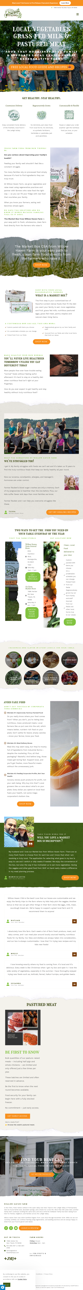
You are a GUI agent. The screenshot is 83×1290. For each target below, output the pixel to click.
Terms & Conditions (36, 1274)
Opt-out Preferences (57, 1287)
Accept (7, 1284)
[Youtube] (16, 1228)
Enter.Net (58, 1285)
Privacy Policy (48, 1274)
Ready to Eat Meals (32, 679)
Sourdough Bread (51, 660)
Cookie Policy (22, 1279)
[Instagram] (11, 1228)
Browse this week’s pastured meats (21, 1125)
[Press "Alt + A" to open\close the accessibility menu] (2, 1287)
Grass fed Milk (13, 660)
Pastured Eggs (32, 660)
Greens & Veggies (13, 679)
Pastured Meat (69, 660)
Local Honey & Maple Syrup (51, 679)
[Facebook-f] (6, 1228)
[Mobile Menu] (77, 14)
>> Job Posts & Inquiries (37, 1254)
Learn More (65, 3)
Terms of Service (41, 1287)
